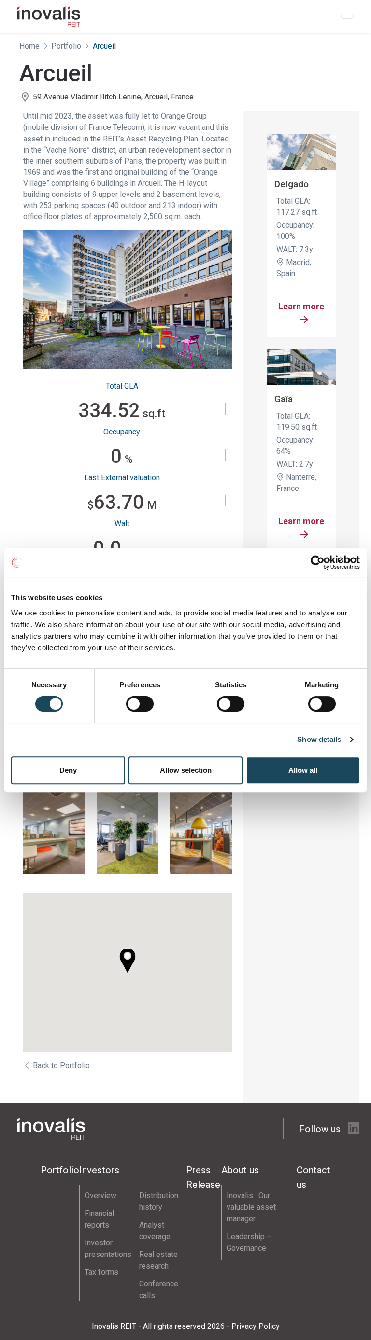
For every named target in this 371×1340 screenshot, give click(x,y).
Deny (68, 770)
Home (29, 46)
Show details (319, 739)
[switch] (140, 704)
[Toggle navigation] (347, 16)
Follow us (321, 1129)
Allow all (302, 770)
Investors (99, 1170)
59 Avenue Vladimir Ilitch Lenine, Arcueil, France (113, 96)
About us (240, 1170)
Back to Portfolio (60, 1065)
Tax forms (101, 1272)
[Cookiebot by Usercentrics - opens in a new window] (317, 562)
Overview (100, 1195)
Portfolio (66, 46)
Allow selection (186, 770)
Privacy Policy (255, 1326)
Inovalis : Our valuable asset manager (251, 1207)
